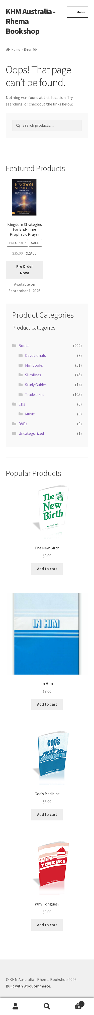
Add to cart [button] (47, 568)
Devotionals (35, 355)
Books (24, 345)
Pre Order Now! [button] (24, 269)
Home (16, 49)
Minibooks (34, 365)
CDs (22, 404)
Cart (72, 1002)
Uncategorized (31, 433)
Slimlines (33, 374)
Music (30, 413)
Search (47, 1006)
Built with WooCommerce (28, 986)
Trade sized (34, 394)
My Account (15, 1006)
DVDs (23, 423)
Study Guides (36, 384)
